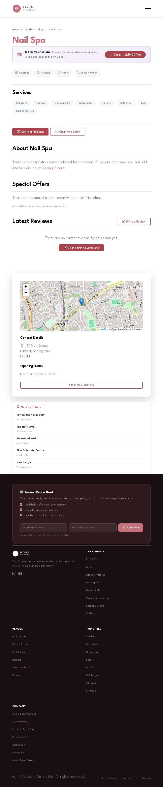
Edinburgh (92, 675)
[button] (81, 302)
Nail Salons (18, 652)
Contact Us (18, 752)
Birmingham (93, 652)
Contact (24, 73)
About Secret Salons (23, 760)
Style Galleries (20, 721)
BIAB (144, 103)
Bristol (89, 667)
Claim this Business (81, 385)
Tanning (16, 675)
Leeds (89, 660)
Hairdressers (19, 636)
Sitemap (146, 778)
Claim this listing (43, 206)
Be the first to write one (83, 248)
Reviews (45, 73)
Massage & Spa (94, 582)
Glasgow (91, 683)
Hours (65, 73)
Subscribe (132, 527)
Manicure (21, 103)
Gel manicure (62, 103)
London (90, 636)
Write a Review (136, 221)
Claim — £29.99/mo (127, 54)
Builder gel (126, 103)
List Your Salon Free (23, 729)
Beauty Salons (20, 644)
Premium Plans (20, 737)
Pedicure (41, 103)
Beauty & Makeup (95, 575)
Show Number (89, 73)
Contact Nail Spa (32, 132)
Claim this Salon (69, 132)
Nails (89, 567)
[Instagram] (14, 574)
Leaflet (103, 329)
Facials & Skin (93, 590)
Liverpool (91, 691)
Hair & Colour (93, 559)
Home (15, 29)
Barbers (90, 613)
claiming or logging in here (44, 168)
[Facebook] (20, 574)
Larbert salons (35, 29)
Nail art (106, 103)
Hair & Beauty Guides (24, 714)
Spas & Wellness (21, 667)
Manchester (92, 644)
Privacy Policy (109, 778)
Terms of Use (129, 778)
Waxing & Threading (97, 598)
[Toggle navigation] (148, 8)
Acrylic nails (86, 103)
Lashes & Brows (95, 606)
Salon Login (18, 745)
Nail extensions (25, 111)
